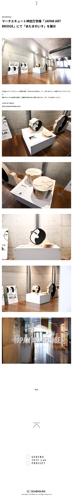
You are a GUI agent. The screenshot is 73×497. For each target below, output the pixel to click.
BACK (36, 389)
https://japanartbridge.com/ (11, 106)
